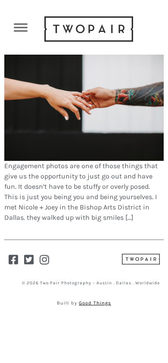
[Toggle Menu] (21, 27)
